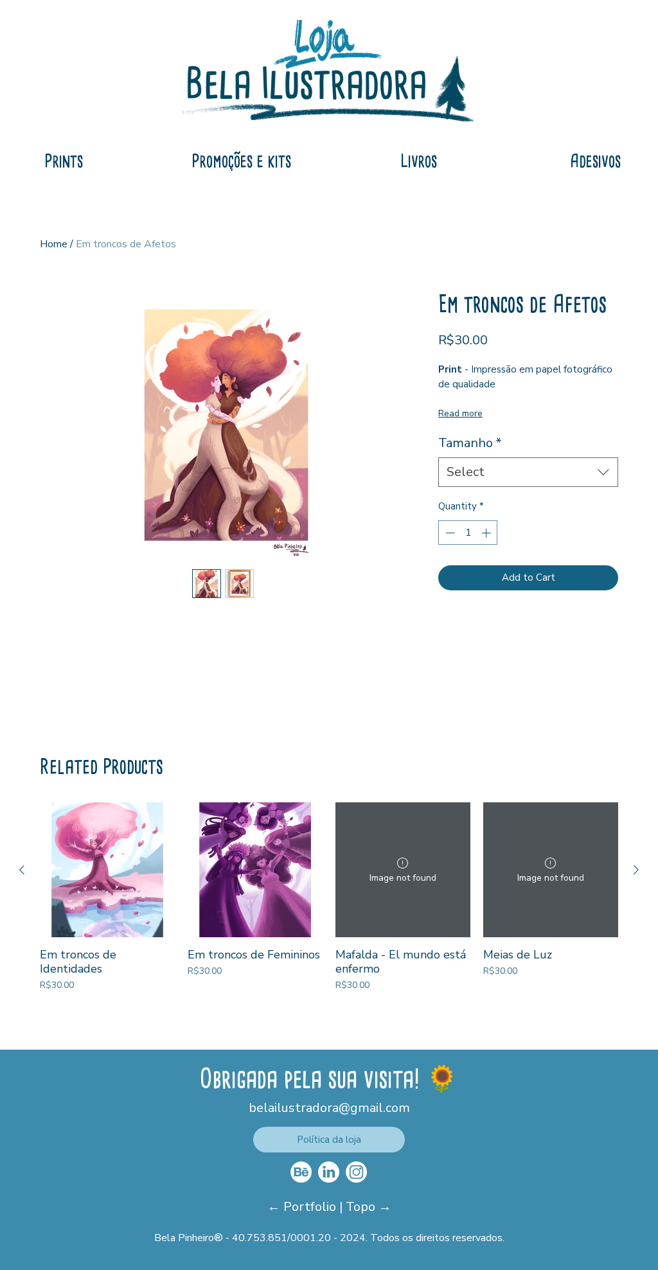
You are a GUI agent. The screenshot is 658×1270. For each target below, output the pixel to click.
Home (53, 244)
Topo (362, 1206)
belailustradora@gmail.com (329, 1107)
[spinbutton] (468, 533)
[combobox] (528, 472)
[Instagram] (356, 1172)
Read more (460, 413)
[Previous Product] (22, 870)
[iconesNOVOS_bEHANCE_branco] (301, 1172)
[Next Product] (636, 870)
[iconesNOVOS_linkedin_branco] (328, 1172)
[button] (329, 1139)
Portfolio (311, 1206)
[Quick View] (107, 869)
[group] (329, 897)
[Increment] (487, 533)
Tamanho (470, 443)
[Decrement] (449, 533)
